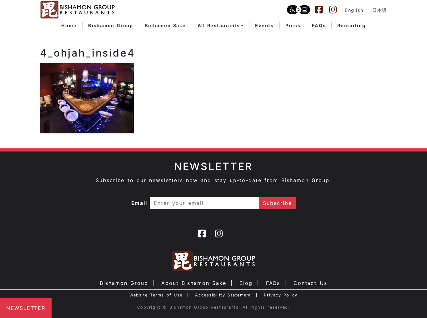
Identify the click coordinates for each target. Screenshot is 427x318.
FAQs (273, 283)
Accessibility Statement (223, 295)
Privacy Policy (281, 295)
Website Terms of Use (156, 295)
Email (139, 203)
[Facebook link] (322, 9)
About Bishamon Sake (193, 283)
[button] (220, 25)
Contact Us (310, 283)
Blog (246, 283)
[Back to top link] (411, 302)
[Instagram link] (336, 9)
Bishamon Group (124, 283)
